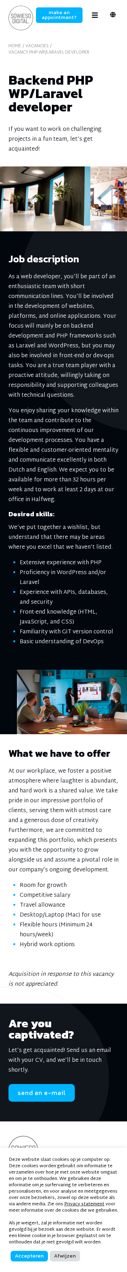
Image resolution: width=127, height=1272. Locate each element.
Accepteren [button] (29, 1256)
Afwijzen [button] (65, 1256)
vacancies (37, 46)
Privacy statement (84, 1204)
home (14, 46)
